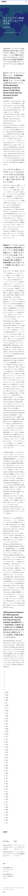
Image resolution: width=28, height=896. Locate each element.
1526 (7, 794)
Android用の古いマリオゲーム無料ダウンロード (8, 876)
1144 (7, 749)
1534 (7, 744)
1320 (7, 695)
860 (7, 760)
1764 (7, 700)
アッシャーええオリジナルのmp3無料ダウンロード (19, 853)
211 (6, 791)
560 (7, 742)
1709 (7, 752)
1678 (7, 734)
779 (7, 781)
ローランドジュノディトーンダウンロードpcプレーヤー (19, 847)
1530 (7, 807)
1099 (7, 710)
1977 (7, 783)
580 (7, 718)
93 (6, 708)
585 (7, 726)
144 (6, 739)
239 (7, 770)
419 (6, 757)
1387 (7, 799)
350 (7, 796)
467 (7, 815)
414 (6, 802)
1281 (7, 812)
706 (7, 747)
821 (6, 778)
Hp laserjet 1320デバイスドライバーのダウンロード (8, 853)
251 (6, 804)
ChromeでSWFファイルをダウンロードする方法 (8, 847)
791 (6, 822)
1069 (7, 729)
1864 (7, 692)
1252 (7, 786)
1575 (7, 765)
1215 (7, 820)
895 (7, 768)
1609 (7, 773)
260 (7, 817)
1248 (7, 697)
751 (6, 736)
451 (6, 775)
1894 (7, 809)
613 (6, 723)
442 (7, 713)
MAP (4, 892)
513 (6, 788)
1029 (7, 705)
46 (6, 702)
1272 (7, 731)
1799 (7, 715)
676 (7, 755)
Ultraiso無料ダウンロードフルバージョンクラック (8, 869)
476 (7, 762)
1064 (7, 721)
